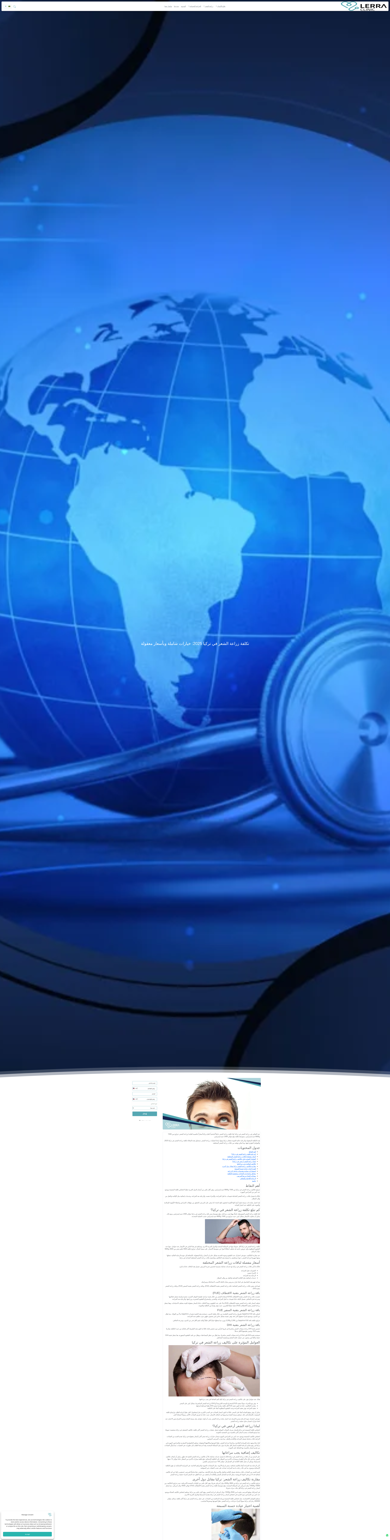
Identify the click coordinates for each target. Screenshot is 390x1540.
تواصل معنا (168, 6)
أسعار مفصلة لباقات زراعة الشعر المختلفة (241, 1156)
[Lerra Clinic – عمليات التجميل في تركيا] (356, 6)
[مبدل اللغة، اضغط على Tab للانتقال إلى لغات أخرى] (7, 6)
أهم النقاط (252, 1152)
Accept (27, 1534)
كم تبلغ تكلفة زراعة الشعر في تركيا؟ (243, 1154)
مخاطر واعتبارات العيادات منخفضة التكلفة (242, 1173)
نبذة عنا (176, 6)
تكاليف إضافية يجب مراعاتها (246, 1164)
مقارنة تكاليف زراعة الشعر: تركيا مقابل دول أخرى (239, 1166)
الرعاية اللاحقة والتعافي (248, 1178)
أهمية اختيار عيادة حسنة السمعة (245, 1169)
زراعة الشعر (209, 6)
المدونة (183, 6)
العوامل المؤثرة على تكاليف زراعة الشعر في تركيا (239, 1159)
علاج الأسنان (221, 6)
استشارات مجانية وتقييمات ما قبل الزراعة (242, 1171)
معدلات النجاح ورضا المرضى (246, 1176)
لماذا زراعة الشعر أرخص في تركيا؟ (244, 1161)
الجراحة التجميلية (195, 6)
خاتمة (254, 1181)
